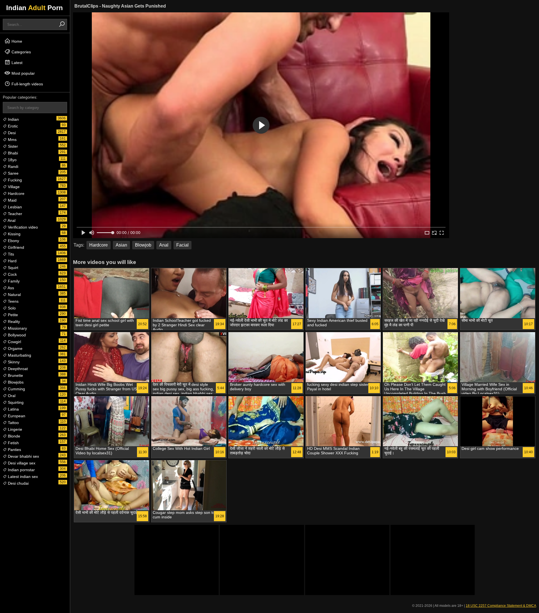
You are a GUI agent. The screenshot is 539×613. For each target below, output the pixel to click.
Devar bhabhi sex (23, 456)
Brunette (15, 375)
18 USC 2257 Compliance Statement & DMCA (501, 606)
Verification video (22, 227)
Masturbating (19, 355)
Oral (11, 395)
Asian (121, 245)
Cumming (16, 389)
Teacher (14, 213)
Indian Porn (34, 8)
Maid (12, 200)
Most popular (22, 73)
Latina (13, 409)
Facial (182, 245)
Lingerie (14, 429)
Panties (14, 449)
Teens (13, 301)
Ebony (13, 240)
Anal (11, 220)
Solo (11, 308)
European (16, 416)
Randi (12, 166)
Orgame (14, 348)
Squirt (12, 267)
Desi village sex (21, 463)
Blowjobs (15, 382)
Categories (20, 52)
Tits (10, 254)
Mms (12, 139)
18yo (12, 160)
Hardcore (15, 193)
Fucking (14, 180)
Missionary (17, 328)
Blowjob (143, 245)
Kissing (13, 234)
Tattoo (13, 422)
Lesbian (14, 207)
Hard (12, 261)
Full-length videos (26, 84)
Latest (16, 62)
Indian (13, 119)
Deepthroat (17, 368)
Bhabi (12, 153)
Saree (13, 173)
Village (13, 186)
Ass (10, 288)
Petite (12, 315)
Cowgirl (14, 341)
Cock (12, 274)
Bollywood (16, 335)
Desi (11, 133)
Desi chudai (18, 483)
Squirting (15, 402)
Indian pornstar (21, 470)
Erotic (12, 126)
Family (13, 281)
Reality (13, 321)
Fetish (13, 443)
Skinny (13, 362)
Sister (12, 146)
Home (16, 41)
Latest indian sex (22, 476)
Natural (14, 294)
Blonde (13, 436)
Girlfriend (15, 247)
